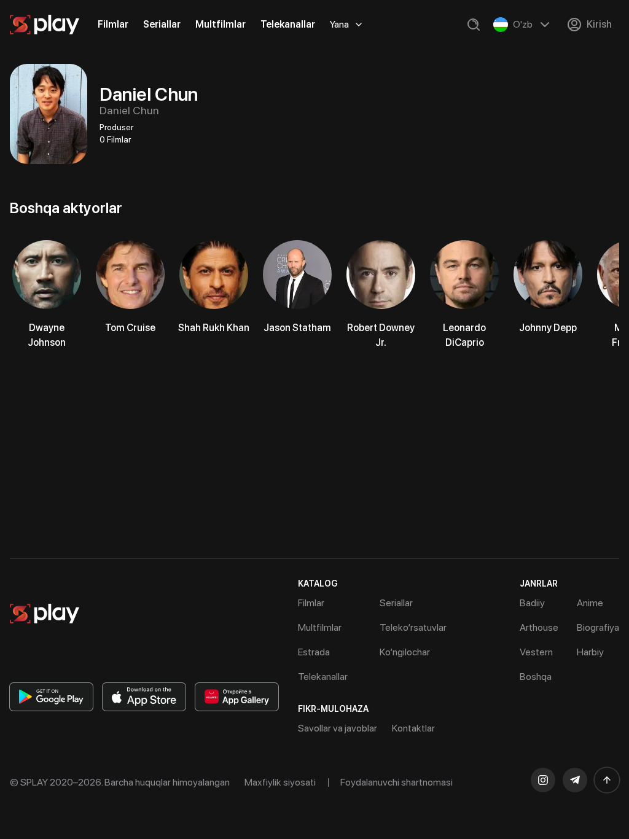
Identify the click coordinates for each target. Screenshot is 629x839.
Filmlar (113, 24)
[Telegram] (575, 780)
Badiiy (532, 603)
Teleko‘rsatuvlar (413, 627)
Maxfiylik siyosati (280, 782)
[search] (473, 24)
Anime (590, 603)
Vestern (536, 652)
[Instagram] (543, 780)
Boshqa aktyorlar (66, 208)
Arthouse (539, 627)
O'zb (523, 24)
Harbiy (590, 652)
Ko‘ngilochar (405, 652)
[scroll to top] (607, 780)
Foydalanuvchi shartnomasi (396, 782)
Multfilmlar (220, 24)
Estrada (314, 652)
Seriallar (162, 24)
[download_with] (51, 697)
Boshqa (536, 676)
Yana (339, 24)
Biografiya (598, 627)
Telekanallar (287, 24)
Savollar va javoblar (337, 728)
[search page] (473, 24)
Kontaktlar (413, 728)
